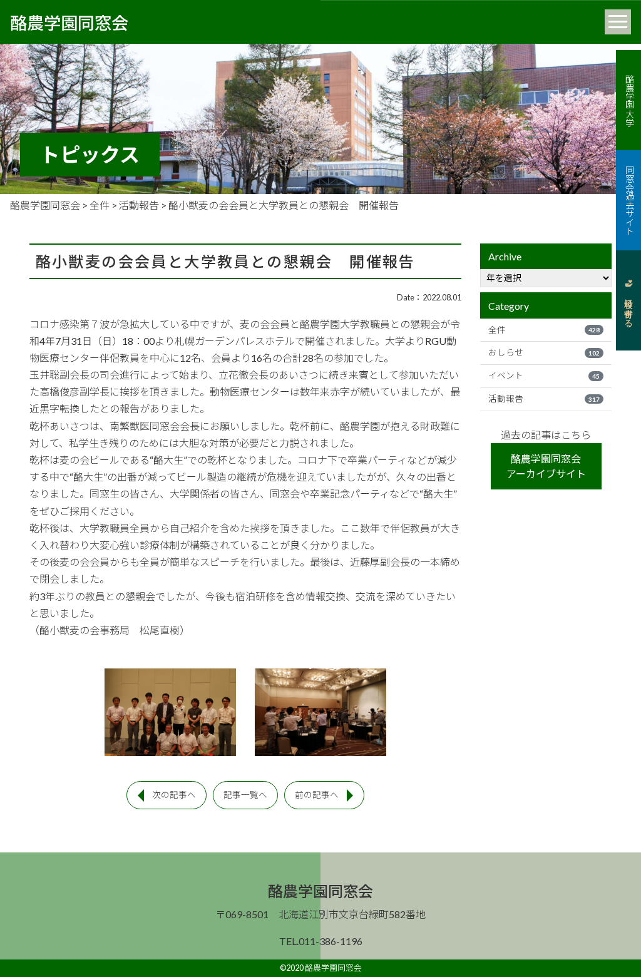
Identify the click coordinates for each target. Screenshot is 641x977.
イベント (544, 376)
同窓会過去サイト (628, 200)
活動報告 (544, 399)
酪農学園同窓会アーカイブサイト (546, 466)
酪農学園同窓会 (69, 21)
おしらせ (544, 352)
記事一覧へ (245, 795)
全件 (544, 330)
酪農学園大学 (628, 100)
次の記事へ (174, 795)
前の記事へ (317, 795)
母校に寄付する (628, 308)
